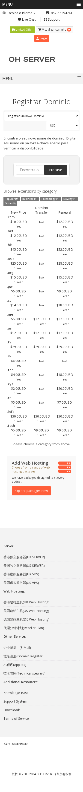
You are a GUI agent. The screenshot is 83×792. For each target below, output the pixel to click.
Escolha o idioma (19, 13)
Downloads (12, 710)
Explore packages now (31, 490)
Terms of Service (16, 718)
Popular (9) (11, 198)
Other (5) (10, 203)
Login (43, 38)
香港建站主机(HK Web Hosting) (26, 602)
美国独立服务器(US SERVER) (24, 565)
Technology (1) (50, 198)
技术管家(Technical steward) (24, 673)
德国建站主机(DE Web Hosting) (26, 619)
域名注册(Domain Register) (23, 656)
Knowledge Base (16, 693)
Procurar (55, 170)
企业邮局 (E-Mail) (17, 647)
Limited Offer (24, 30)
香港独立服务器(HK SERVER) (24, 557)
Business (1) (29, 198)
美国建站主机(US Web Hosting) (26, 610)
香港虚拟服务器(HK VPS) (21, 574)
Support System (15, 701)
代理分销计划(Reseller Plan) (23, 628)
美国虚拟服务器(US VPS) (21, 582)
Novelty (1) (70, 198)
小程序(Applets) (14, 664)
